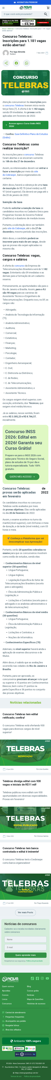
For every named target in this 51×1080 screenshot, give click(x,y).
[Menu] (3, 8)
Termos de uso (16, 1076)
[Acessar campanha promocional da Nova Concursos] (25, 23)
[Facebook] (37, 978)
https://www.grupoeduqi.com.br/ (26, 1073)
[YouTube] (47, 978)
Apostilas (6, 991)
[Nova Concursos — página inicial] (25, 8)
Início (4, 29)
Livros (4, 999)
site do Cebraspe (16, 228)
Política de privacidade (34, 961)
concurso (29, 154)
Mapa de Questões (35, 999)
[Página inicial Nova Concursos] (10, 979)
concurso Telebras (14, 105)
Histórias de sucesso (36, 1003)
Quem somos (8, 986)
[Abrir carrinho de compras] (48, 7)
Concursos (7, 1003)
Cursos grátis (33, 991)
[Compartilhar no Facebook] (16, 63)
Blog (29, 986)
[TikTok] (32, 978)
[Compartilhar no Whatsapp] (26, 63)
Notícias (11, 29)
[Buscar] (47, 14)
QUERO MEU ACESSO (21, 476)
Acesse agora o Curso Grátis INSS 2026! (25, 125)
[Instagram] (42, 978)
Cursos (5, 995)
